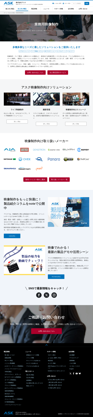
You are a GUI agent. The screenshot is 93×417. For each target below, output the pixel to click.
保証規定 (50, 360)
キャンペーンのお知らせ (33, 360)
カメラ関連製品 (9, 382)
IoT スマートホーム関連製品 (13, 377)
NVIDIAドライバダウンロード (56, 371)
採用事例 (28, 380)
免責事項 (60, 414)
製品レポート (30, 386)
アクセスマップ (73, 358)
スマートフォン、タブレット (13, 374)
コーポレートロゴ (74, 366)
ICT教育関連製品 (9, 402)
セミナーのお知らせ (32, 363)
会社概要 (72, 355)
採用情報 (72, 360)
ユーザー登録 (51, 363)
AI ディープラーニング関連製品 (14, 388)
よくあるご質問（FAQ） (55, 358)
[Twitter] (46, 295)
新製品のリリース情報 (32, 355)
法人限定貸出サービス (58, 72)
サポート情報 (58, 9)
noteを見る (12, 236)
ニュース (46, 9)
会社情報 (71, 9)
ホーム (5, 12)
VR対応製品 (8, 371)
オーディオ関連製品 (10, 380)
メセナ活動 (72, 363)
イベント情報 (30, 358)
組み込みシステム (10, 393)
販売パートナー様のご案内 (35, 179)
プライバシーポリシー (69, 414)
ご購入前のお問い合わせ (55, 382)
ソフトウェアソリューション (13, 404)
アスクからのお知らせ (32, 366)
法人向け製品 (22, 9)
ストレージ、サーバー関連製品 (14, 399)
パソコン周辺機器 (10, 363)
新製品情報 (8, 358)
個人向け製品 (10, 9)
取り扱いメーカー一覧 (59, 179)
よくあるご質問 (57, 3)
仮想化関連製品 (9, 391)
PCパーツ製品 (9, 360)
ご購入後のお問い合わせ (55, 385)
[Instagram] (54, 295)
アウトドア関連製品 (10, 385)
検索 (87, 3)
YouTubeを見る (56, 276)
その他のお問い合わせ (54, 388)
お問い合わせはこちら (35, 72)
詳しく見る (17, 121)
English (71, 369)
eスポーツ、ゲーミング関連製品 (14, 366)
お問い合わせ (83, 9)
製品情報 (34, 9)
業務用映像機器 (9, 396)
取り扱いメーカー (10, 355)
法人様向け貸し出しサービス (34, 383)
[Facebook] (39, 295)
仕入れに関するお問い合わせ (56, 379)
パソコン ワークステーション (13, 369)
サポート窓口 (67, 3)
